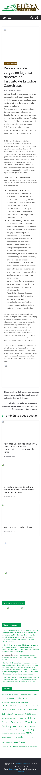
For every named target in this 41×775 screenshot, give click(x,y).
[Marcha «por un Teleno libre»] (20, 505)
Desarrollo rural (10, 705)
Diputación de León (12, 709)
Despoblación (22, 706)
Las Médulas (9, 730)
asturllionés (5, 694)
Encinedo (20, 714)
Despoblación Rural (32, 706)
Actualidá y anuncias (11, 63)
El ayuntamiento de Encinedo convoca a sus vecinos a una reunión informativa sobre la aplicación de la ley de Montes (21, 395)
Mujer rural (34, 730)
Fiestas (27, 713)
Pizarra (29, 733)
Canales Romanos (32, 699)
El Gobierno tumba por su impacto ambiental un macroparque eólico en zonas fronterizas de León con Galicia (19, 406)
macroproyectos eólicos (24, 730)
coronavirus (12, 702)
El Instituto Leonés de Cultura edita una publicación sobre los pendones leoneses (19, 490)
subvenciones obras (31, 743)
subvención (5, 746)
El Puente (25, 710)
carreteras (5, 702)
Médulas (4, 733)
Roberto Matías (31, 738)
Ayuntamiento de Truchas (26, 694)
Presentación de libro (9, 738)
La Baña (30, 726)
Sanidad (5, 742)
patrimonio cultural (19, 733)
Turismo (18, 746)
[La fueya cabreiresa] (4, 17)
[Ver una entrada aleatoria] (36, 17)
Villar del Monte (32, 746)
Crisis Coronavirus (22, 702)
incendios (20, 718)
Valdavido (24, 747)
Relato (21, 737)
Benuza (4, 699)
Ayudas (12, 694)
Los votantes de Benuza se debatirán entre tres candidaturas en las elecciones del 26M (20, 657)
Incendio (13, 718)
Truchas (12, 746)
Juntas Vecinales (22, 727)
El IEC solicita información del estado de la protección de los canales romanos (18, 639)
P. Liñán (18, 90)
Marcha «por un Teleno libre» (18, 527)
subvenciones (17, 742)
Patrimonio (10, 733)
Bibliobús (11, 698)
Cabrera (21, 698)
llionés (15, 730)
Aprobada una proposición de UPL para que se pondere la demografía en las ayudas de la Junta (20, 447)
